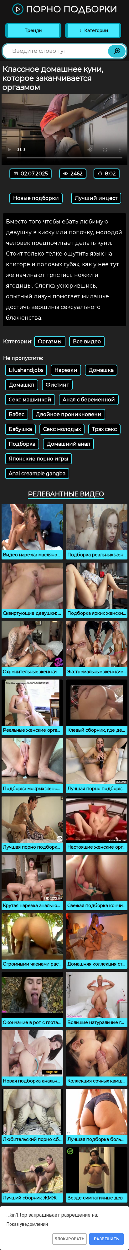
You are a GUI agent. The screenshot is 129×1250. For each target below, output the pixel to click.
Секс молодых (62, 429)
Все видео (87, 341)
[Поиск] (117, 51)
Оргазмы (50, 341)
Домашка (101, 370)
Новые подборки (36, 198)
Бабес (16, 414)
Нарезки (65, 370)
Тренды (33, 30)
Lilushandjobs (26, 370)
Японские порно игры (38, 459)
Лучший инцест (96, 198)
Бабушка (20, 429)
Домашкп (21, 385)
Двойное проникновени (68, 414)
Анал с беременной (89, 400)
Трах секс (104, 429)
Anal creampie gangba (37, 473)
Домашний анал (68, 444)
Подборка (22, 444)
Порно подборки (70, 9)
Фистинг (57, 385)
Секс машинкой (30, 400)
